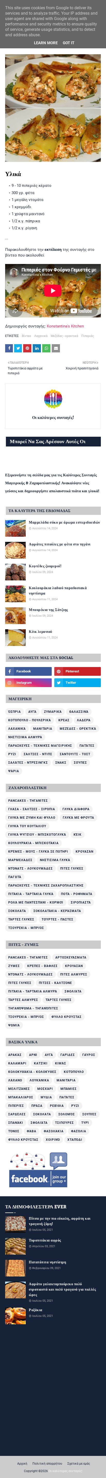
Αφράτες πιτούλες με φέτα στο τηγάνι (60, 544)
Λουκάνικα (39, 1080)
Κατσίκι (41, 1063)
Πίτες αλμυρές (73, 974)
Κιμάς (60, 1063)
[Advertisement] (53, 1384)
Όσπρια (14, 712)
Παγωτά (14, 877)
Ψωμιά (14, 1025)
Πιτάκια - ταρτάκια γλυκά (31, 894)
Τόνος (13, 1131)
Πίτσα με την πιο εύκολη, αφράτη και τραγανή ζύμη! (60, 1221)
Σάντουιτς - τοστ (75, 754)
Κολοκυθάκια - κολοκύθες (32, 1072)
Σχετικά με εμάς (78, 1463)
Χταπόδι (74, 1140)
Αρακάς (15, 1055)
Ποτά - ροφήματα (76, 894)
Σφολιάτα (73, 991)
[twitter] (77, 682)
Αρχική (22, 1463)
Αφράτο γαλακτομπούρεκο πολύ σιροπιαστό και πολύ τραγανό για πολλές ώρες (62, 1290)
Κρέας (63, 720)
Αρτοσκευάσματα (70, 957)
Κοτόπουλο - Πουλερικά (29, 720)
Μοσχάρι (45, 1089)
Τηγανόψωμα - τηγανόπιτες (33, 1008)
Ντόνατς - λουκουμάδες (30, 868)
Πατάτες (87, 745)
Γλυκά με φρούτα (78, 817)
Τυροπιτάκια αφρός (45, 1240)
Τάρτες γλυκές (21, 919)
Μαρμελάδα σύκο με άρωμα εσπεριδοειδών (64, 522)
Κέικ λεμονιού (40, 632)
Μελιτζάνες (19, 1089)
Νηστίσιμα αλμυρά (25, 737)
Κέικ (78, 834)
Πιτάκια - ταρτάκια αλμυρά (32, 991)
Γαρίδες (67, 1055)
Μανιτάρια (42, 729)
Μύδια (46, 1097)
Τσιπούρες (64, 1123)
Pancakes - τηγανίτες (28, 800)
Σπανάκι (15, 1123)
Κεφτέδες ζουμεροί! (45, 566)
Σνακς (60, 762)
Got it (68, 43)
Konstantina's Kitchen (65, 326)
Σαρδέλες (17, 1114)
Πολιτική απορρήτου (47, 1463)
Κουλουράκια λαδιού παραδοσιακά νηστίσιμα (58, 591)
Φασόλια (78, 1131)
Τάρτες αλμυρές (23, 1000)
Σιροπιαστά (81, 902)
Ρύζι (12, 754)
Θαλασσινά (79, 712)
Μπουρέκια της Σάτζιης (48, 610)
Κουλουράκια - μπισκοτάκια (33, 843)
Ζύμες (14, 966)
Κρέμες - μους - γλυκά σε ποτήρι (38, 851)
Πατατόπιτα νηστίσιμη (47, 1262)
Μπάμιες (68, 1089)
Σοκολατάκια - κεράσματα (57, 911)
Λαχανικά (41, 336)
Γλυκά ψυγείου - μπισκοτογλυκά (37, 834)
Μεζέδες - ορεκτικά (64, 336)
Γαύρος (88, 1055)
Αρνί (33, 1055)
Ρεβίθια (57, 1106)
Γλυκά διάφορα (76, 809)
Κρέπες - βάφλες (42, 966)
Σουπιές (89, 1114)
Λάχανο (15, 1080)
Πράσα (36, 1106)
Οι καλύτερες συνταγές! (53, 418)
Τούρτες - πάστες (57, 919)
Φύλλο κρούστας (66, 1017)
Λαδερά (84, 720)
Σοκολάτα (17, 911)
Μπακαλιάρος (20, 1097)
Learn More (46, 43)
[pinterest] (77, 671)
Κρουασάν (84, 851)
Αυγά (32, 712)
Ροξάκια (35, 1310)
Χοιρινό (53, 1140)
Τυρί (85, 1123)
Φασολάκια (54, 1131)
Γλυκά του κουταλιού (27, 826)
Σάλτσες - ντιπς (38, 754)
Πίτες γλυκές (71, 868)
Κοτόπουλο (74, 1072)
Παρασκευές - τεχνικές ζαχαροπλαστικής (46, 885)
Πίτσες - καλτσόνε (55, 983)
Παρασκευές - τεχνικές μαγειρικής (40, 745)
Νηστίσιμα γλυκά (55, 860)
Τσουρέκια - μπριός (26, 928)
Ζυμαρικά (53, 712)
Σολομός (66, 1114)
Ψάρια (13, 771)
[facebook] (28, 671)
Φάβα (31, 1131)
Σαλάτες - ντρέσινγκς (28, 762)
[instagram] (28, 682)
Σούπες (80, 762)
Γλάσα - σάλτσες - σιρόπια (31, 809)
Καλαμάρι (17, 1063)
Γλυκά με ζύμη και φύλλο (31, 817)
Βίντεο (26, 336)
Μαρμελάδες (20, 860)
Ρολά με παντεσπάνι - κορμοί (35, 902)
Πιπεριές (87, 336)
